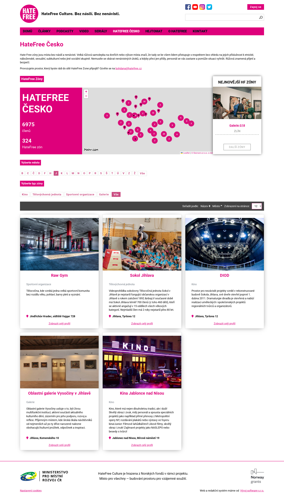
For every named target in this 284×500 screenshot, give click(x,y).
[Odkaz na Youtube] (195, 7)
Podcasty (65, 31)
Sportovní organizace (80, 194)
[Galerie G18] (237, 103)
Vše (142, 173)
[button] (135, 139)
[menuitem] (27, 31)
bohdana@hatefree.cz (129, 68)
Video (84, 31)
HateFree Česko (126, 31)
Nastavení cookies (31, 490)
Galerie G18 (237, 125)
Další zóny (237, 147)
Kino (25, 194)
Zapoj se (255, 6)
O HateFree (177, 31)
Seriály (101, 31)
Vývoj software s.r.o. (252, 490)
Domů (27, 31)
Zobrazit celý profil (59, 323)
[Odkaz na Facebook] (188, 7)
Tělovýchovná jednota (47, 194)
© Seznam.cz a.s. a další (202, 152)
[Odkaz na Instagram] (202, 7)
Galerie (104, 194)
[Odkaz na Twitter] (209, 7)
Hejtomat (153, 31)
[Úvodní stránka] (70, 13)
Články (44, 31)
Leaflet (186, 152)
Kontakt (200, 31)
